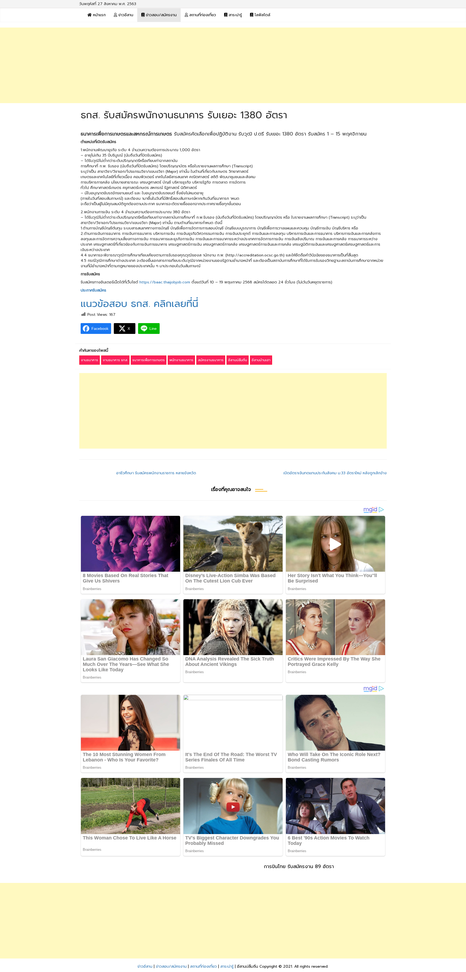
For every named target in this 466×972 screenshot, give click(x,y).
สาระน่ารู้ (234, 15)
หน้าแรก (99, 15)
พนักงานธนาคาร (181, 360)
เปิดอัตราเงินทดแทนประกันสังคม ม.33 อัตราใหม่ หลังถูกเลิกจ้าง (335, 473)
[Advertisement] (233, 65)
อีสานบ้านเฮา (261, 360)
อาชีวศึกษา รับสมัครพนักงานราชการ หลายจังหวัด (156, 473)
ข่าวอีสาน (125, 15)
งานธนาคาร (89, 360)
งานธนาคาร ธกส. (115, 360)
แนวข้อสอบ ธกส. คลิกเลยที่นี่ (139, 303)
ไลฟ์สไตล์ (261, 15)
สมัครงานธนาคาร (211, 360)
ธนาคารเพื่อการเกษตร (148, 360)
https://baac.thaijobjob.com (164, 282)
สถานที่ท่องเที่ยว (202, 15)
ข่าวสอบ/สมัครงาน (161, 15)
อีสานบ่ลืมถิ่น (237, 360)
